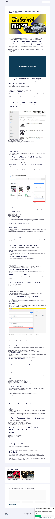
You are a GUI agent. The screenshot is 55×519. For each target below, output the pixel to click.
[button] (53, 508)
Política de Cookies (7, 515)
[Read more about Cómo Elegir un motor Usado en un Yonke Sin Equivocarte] (13, 474)
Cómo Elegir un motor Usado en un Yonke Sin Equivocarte (12, 480)
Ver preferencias (51, 515)
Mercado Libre (21, 38)
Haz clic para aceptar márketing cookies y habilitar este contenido (27, 66)
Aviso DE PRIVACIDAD (45, 517)
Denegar (45, 515)
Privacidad (6, 516)
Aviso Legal (6, 514)
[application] (36, 2)
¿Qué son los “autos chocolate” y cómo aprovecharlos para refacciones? (27, 480)
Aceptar (38, 515)
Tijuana (27, 514)
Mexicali (27, 515)
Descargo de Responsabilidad (8, 517)
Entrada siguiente (47, 465)
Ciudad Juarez (27, 517)
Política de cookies (40, 517)
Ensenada (27, 516)
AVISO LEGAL (49, 517)
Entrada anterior (7, 465)
